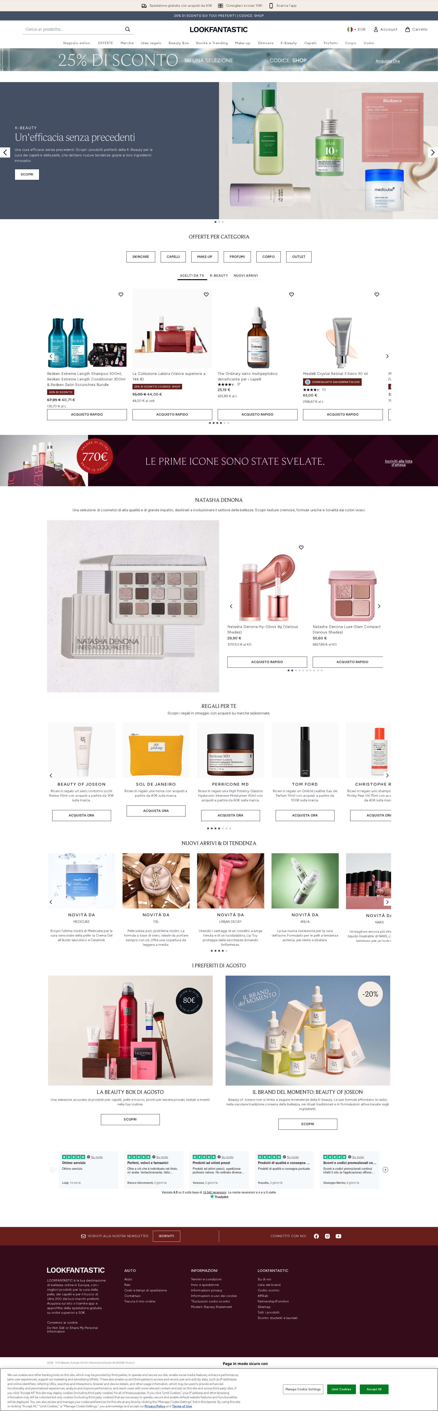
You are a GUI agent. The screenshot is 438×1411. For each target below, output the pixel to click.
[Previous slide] (5, 152)
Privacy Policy (155, 1406)
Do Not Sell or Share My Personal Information (72, 1329)
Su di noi (264, 1279)
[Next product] (379, 606)
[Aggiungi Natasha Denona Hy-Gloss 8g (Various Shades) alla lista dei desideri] (301, 547)
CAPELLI (173, 257)
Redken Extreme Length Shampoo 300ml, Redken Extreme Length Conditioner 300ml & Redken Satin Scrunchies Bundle (86, 379)
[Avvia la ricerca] (127, 29)
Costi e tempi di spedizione (145, 1290)
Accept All (374, 1389)
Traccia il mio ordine (139, 1301)
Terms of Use (182, 1406)
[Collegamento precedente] (50, 775)
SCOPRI (27, 174)
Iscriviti (166, 1236)
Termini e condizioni (206, 1279)
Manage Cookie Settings (303, 1389)
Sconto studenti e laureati (278, 1318)
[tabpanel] (219, 356)
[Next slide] (433, 152)
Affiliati (263, 1296)
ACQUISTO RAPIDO (87, 415)
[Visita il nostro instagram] (327, 1236)
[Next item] (387, 356)
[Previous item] (50, 356)
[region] (219, 1389)
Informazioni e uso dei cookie (214, 1296)
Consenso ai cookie (62, 1323)
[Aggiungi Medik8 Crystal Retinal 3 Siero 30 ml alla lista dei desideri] (376, 294)
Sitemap (264, 1307)
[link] (385, 29)
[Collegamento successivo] (387, 775)
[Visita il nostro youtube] (338, 1236)
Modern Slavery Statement (211, 1307)
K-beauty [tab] (219, 276)
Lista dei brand (269, 1285)
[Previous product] (231, 606)
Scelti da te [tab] (192, 276)
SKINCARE (140, 257)
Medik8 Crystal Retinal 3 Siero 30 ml (335, 373)
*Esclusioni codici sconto (210, 1301)
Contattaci (132, 1296)
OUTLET (299, 257)
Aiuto (128, 1279)
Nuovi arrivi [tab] (246, 276)
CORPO (268, 257)
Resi (127, 1285)
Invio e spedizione (205, 1285)
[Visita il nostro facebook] (316, 1236)
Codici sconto (269, 1290)
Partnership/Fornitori (273, 1301)
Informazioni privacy (206, 1290)
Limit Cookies (341, 1389)
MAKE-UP (204, 257)
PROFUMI (237, 257)
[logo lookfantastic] (219, 29)
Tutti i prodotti (269, 1312)
